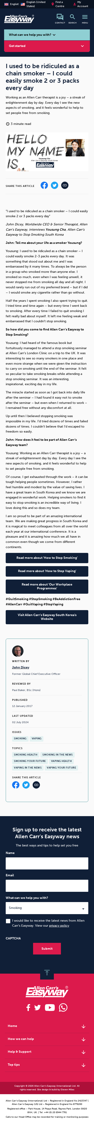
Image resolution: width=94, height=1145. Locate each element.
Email (10, 875)
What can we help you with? (27, 898)
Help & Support (47, 1052)
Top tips (47, 1065)
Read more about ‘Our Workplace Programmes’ (47, 586)
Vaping (37, 738)
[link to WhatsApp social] (63, 1007)
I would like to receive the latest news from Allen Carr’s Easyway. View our (48, 923)
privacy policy (59, 926)
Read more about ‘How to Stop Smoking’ (47, 558)
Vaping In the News (28, 767)
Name (10, 853)
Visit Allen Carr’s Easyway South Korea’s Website (47, 617)
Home (47, 1026)
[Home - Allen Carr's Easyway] (19, 21)
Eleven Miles (67, 1089)
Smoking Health (25, 754)
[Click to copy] (36, 786)
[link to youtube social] (50, 1007)
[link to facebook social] (28, 1007)
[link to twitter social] (37, 1007)
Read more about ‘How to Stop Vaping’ (47, 571)
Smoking (20, 738)
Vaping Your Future (61, 767)
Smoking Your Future (30, 761)
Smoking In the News (57, 754)
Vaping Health (61, 761)
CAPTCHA (13, 938)
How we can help (47, 1039)
